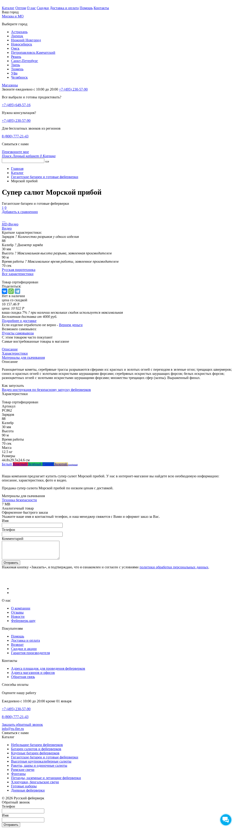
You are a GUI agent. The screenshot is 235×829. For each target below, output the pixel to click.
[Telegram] (17, 291)
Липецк (17, 36)
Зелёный (35, 464)
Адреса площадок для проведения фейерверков (48, 668)
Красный (20, 464)
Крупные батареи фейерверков (35, 753)
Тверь (15, 65)
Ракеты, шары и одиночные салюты (39, 765)
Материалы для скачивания (23, 357)
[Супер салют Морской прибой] (2, 220)
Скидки (43, 8)
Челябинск (19, 77)
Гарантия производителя (30, 653)
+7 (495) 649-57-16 (16, 105)
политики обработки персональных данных (174, 567)
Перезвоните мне (15, 152)
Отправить (11, 562)
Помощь (86, 8)
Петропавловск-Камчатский (33, 52)
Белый (7, 464)
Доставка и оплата (64, 8)
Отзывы (17, 612)
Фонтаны (18, 774)
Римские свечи (22, 770)
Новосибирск (21, 44)
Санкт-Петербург (24, 61)
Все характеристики (18, 274)
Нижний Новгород (26, 40)
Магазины (10, 85)
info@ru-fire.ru (13, 729)
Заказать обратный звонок (22, 724)
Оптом (20, 8)
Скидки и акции (24, 649)
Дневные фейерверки (28, 790)
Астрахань (19, 32)
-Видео (10, 224)
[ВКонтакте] (4, 291)
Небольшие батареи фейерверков (37, 745)
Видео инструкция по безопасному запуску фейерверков (46, 390)
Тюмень (17, 69)
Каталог (8, 8)
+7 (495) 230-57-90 (16, 120)
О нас (31, 8)
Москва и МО (13, 16)
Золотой (61, 464)
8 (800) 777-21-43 (15, 136)
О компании (20, 608)
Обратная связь (23, 677)
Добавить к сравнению (20, 212)
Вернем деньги (71, 325)
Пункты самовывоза (18, 333)
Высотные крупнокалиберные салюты (41, 761)
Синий (48, 464)
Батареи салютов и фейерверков (36, 749)
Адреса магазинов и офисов (33, 673)
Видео (7, 228)
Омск (15, 48)
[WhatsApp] (11, 291)
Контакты (101, 8)
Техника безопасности (19, 500)
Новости (18, 616)
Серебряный (73, 465)
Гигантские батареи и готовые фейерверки (44, 757)
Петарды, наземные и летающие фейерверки (46, 778)
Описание (10, 349)
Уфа (14, 73)
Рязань (16, 57)
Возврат (17, 645)
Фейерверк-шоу (23, 621)
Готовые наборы (24, 786)
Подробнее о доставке (19, 321)
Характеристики (15, 353)
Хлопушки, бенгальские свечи (35, 782)
